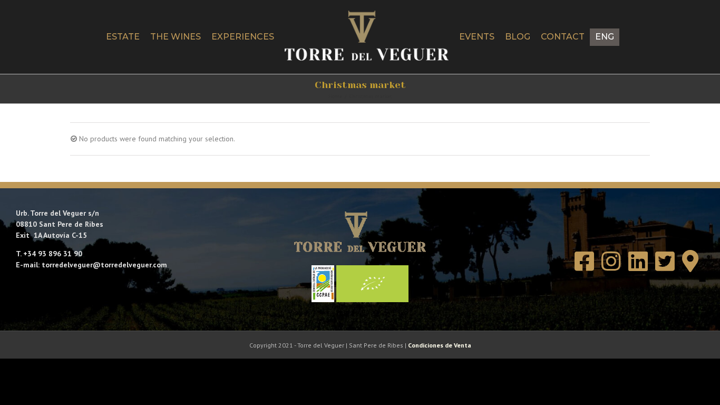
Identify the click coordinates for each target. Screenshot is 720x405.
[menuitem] (644, 37)
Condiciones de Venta (439, 345)
